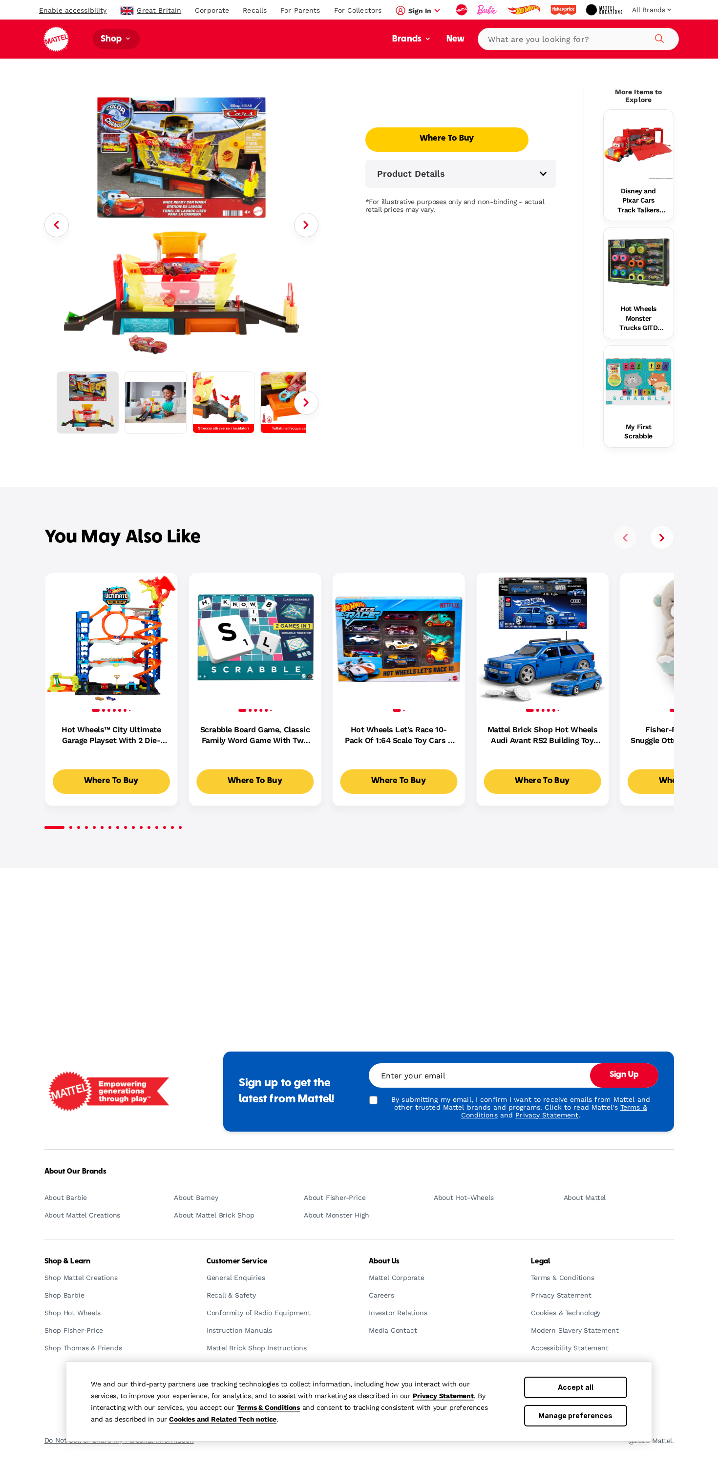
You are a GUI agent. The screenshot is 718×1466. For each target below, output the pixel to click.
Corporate (212, 10)
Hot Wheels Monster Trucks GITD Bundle (638, 319)
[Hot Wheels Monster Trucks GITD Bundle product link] (639, 262)
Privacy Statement (443, 1396)
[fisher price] (564, 10)
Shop (112, 39)
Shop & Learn (67, 1261)
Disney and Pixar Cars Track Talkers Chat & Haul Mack (638, 201)
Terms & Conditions (268, 1407)
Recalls (255, 10)
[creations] (605, 10)
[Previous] (56, 225)
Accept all (575, 1387)
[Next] (306, 225)
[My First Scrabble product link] (639, 380)
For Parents (300, 10)
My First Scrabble (638, 431)
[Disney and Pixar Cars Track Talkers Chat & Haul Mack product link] (639, 145)
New (455, 39)
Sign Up (624, 1075)
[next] (662, 537)
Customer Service (237, 1261)
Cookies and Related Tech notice (222, 1419)
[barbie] (488, 10)
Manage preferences (575, 1415)
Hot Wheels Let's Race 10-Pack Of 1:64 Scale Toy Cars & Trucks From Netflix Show (398, 735)
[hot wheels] (525, 10)
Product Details (411, 173)
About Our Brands (75, 1171)
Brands (407, 39)
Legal (540, 1261)
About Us (384, 1261)
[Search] (658, 37)
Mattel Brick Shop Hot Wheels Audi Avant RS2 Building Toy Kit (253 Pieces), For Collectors (542, 735)
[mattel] (462, 10)
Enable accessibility (72, 10)
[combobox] (578, 39)
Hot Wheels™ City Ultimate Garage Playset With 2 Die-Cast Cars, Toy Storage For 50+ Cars (111, 735)
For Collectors (358, 10)
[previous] (625, 537)
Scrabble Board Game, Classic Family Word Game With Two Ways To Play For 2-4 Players (255, 735)
